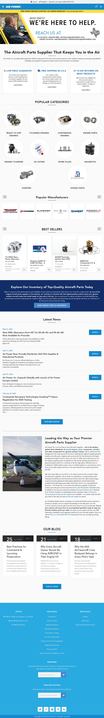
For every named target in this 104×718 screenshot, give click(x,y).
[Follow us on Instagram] (58, 709)
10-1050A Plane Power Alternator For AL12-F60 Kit (12, 259)
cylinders (96, 449)
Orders (85, 617)
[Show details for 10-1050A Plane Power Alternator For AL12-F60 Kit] (15, 247)
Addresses (85, 621)
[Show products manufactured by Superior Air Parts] (44, 211)
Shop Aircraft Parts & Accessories (52, 305)
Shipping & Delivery (52, 645)
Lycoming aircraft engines (62, 494)
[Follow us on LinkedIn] (64, 709)
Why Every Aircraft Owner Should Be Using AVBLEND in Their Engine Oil (51, 551)
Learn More (18, 85)
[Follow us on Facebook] (46, 709)
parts (80, 449)
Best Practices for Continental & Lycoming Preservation (16, 551)
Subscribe (63, 674)
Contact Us (52, 617)
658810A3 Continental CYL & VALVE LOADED (87, 263)
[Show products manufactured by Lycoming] (27, 211)
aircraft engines (71, 449)
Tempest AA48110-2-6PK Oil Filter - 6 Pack (38, 263)
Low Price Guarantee (52, 637)
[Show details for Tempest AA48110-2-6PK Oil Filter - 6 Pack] (39, 247)
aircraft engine (73, 496)
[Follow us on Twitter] (40, 709)
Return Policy (52, 621)
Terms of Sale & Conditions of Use (52, 653)
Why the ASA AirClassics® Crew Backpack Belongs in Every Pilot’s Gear (86, 551)
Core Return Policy (52, 633)
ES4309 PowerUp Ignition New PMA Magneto (62, 259)
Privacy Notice (52, 649)
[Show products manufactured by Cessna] (60, 211)
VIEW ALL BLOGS (52, 587)
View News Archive (52, 422)
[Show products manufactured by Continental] (10, 211)
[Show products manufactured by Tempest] (77, 211)
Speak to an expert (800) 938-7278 (61, 2)
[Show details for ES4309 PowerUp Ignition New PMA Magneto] (64, 247)
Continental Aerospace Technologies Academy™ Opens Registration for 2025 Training (30, 398)
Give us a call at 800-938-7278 (61, 515)
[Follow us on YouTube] (52, 709)
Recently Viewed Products (85, 625)
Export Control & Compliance (52, 641)
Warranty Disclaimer (52, 629)
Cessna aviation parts (85, 490)
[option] (52, 28)
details (95, 332)
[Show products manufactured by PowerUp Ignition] (94, 211)
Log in (35, 2)
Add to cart (24, 269)
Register (44, 2)
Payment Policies (52, 625)
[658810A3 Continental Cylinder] (89, 247)
